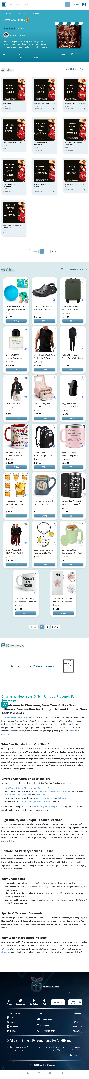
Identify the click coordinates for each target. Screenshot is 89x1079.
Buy (17, 321)
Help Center (77, 1026)
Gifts (22, 13)
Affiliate (76, 1022)
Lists (8, 13)
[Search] (67, 4)
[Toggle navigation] (4, 4)
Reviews (37, 13)
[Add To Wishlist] (26, 300)
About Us (76, 1031)
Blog (75, 1018)
